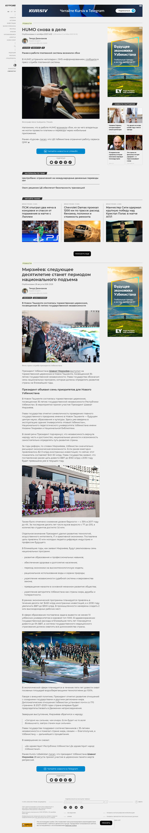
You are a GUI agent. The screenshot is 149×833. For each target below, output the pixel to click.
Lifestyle (12, 37)
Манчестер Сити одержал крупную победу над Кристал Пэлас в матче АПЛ (123, 212)
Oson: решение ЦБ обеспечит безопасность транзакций (53, 188)
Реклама (12, 55)
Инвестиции (11, 23)
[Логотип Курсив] (10, 5)
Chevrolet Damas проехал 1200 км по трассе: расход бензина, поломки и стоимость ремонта (81, 212)
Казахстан (12, 68)
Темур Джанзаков (38, 38)
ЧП (43, 48)
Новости (13, 17)
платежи (26, 48)
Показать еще (82, 254)
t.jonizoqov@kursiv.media (38, 43)
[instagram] (70, 807)
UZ (11, 11)
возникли (62, 127)
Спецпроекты (11, 58)
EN (15, 11)
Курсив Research (10, 34)
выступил (75, 371)
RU (8, 11)
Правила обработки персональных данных (122, 816)
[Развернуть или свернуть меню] (15, 46)
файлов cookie (71, 825)
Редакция (12, 52)
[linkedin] (81, 807)
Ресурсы (13, 29)
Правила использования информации (121, 813)
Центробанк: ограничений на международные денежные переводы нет (60, 179)
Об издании (71, 813)
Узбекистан (11, 71)
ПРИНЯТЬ (106, 823)
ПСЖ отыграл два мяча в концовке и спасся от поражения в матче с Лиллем (39, 212)
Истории (13, 20)
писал (43, 139)
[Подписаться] (106, 802)
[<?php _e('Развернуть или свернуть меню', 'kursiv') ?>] (15, 65)
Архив (69, 816)
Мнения (13, 31)
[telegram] (76, 807)
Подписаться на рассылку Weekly (77, 799)
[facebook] (65, 807)
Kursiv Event (11, 40)
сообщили (91, 59)
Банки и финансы (9, 26)
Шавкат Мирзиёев (40, 298)
